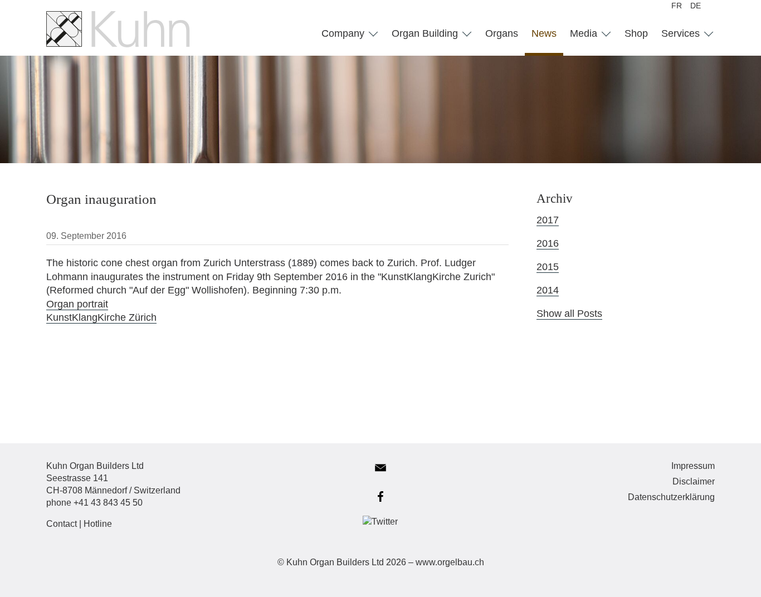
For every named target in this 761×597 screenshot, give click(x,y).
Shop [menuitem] (636, 33)
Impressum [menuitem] (693, 466)
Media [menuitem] (585, 33)
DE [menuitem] (695, 5)
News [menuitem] (544, 33)
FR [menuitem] (676, 5)
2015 (547, 266)
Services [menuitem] (682, 33)
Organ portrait (77, 304)
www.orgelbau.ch (450, 562)
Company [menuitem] (344, 33)
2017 (547, 220)
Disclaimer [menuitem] (693, 481)
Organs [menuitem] (501, 33)
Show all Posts (569, 313)
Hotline (98, 524)
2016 (547, 243)
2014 (547, 290)
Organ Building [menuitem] (426, 33)
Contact (61, 524)
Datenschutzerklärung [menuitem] (671, 497)
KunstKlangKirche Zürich (101, 317)
